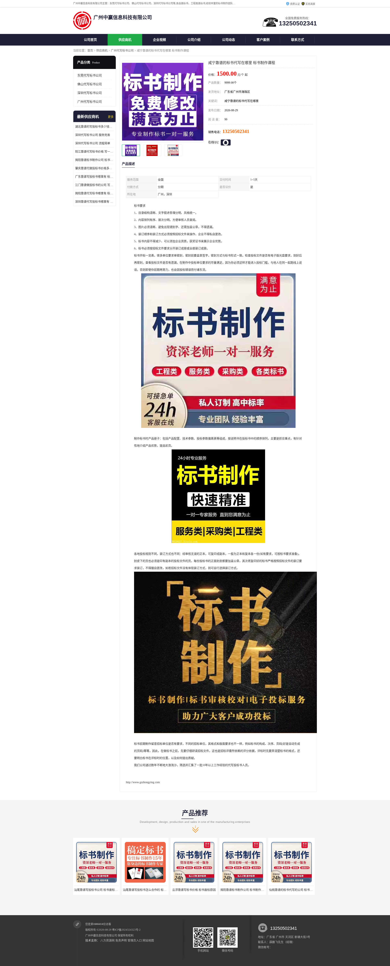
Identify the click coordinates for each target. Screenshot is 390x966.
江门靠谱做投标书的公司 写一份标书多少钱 (94, 184)
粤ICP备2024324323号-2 (126, 929)
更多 (111, 116)
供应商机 (124, 39)
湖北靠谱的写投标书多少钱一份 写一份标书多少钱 (94, 126)
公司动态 (228, 39)
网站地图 (148, 940)
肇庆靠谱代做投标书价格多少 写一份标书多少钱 (94, 168)
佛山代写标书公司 (89, 84)
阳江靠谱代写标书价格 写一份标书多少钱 (94, 151)
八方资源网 (107, 940)
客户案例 (263, 39)
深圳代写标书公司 (89, 93)
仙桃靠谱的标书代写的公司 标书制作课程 (246, 889)
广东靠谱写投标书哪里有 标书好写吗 (94, 176)
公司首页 (90, 39)
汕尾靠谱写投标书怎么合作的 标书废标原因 (101, 889)
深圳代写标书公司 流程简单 (92, 143)
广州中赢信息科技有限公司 (101, 935)
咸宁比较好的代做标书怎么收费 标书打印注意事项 (301, 889)
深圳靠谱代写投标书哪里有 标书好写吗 (94, 201)
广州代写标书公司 (122, 50)
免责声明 (121, 940)
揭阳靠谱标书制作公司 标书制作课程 (195, 889)
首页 (90, 50)
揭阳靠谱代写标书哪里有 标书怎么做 (94, 193)
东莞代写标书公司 (89, 75)
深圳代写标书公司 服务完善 (92, 134)
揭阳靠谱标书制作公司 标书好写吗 (94, 159)
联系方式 (297, 39)
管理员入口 (135, 940)
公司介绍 (193, 39)
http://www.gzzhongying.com (143, 782)
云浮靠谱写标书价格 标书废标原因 (145, 889)
